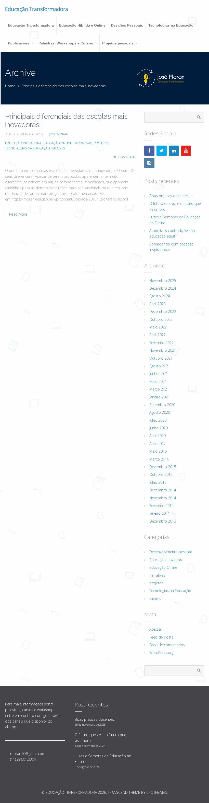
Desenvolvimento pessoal (170, 551)
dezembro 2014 (162, 490)
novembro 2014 (162, 497)
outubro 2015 (161, 474)
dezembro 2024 (162, 288)
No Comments (124, 157)
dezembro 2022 (162, 311)
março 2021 (159, 389)
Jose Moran (59, 134)
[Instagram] (149, 163)
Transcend (118, 792)
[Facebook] (149, 151)
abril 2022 (157, 334)
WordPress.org (161, 652)
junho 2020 (158, 428)
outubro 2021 (161, 358)
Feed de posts (161, 637)
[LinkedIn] (174, 151)
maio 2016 (158, 451)
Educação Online (57, 143)
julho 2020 (157, 420)
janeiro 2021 (159, 397)
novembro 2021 (162, 350)
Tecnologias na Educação (27, 148)
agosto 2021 (159, 365)
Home (10, 86)
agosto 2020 (159, 412)
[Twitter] (161, 151)
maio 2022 (158, 327)
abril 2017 (157, 443)
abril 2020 (157, 435)
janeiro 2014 (159, 513)
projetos (101, 143)
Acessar (155, 629)
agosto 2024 (159, 295)
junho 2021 (158, 373)
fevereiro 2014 (161, 505)
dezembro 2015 (162, 466)
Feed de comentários (167, 644)
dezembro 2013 (162, 521)
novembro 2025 (162, 280)
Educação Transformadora (36, 9)
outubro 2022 (161, 319)
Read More (18, 214)
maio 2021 (158, 381)
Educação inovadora (23, 143)
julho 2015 (157, 482)
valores (58, 148)
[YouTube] (186, 151)
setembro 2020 (162, 404)
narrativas (82, 143)
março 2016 (159, 459)
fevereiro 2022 (161, 342)
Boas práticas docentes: (169, 195)
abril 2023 (157, 303)
